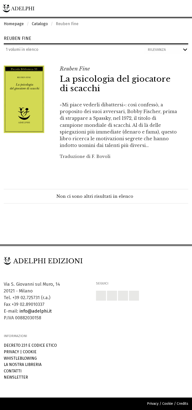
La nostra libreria (23, 364)
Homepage (14, 23)
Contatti (13, 371)
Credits (182, 404)
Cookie (29, 351)
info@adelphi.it (36, 311)
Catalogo (40, 23)
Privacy (11, 351)
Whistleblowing (20, 358)
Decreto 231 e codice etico (30, 345)
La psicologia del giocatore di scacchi (115, 83)
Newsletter (16, 377)
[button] (101, 296)
